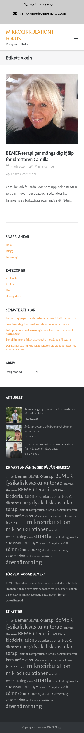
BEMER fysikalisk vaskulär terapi (39, 479)
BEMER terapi (33, 489)
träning (36, 550)
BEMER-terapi (41, 476)
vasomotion (15, 555)
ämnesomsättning (42, 556)
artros (10, 477)
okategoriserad (14, 296)
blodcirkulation (20, 496)
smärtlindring (60, 537)
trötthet (48, 549)
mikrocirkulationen (27, 529)
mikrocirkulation (48, 522)
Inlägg (9, 251)
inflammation (40, 516)
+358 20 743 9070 (41, 4)
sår (66, 543)
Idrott (9, 290)
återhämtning (24, 562)
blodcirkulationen (48, 496)
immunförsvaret (19, 516)
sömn (12, 549)
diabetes (13, 503)
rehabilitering (16, 537)
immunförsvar (69, 510)
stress (11, 543)
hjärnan (24, 510)
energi (26, 503)
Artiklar (10, 284)
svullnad (24, 543)
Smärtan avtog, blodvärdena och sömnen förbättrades (37, 324)
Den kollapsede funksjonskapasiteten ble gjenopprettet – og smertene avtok (41, 347)
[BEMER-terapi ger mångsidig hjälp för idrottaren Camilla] (42, 109)
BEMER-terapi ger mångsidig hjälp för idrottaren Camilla (40, 156)
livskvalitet (71, 516)
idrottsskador (53, 510)
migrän (22, 523)
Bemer (21, 476)
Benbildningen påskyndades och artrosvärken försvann (38, 339)
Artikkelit (11, 278)
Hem (9, 245)
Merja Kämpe (44, 166)
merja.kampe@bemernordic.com (42, 13)
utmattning (61, 550)
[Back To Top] (72, 721)
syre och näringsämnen (51, 543)
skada (30, 537)
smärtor (73, 537)
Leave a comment (23, 174)
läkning (12, 523)
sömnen (25, 549)
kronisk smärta (56, 516)
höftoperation (37, 510)
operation (55, 530)
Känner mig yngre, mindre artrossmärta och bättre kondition (41, 318)
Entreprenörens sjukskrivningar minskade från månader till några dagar (40, 332)
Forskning (12, 257)
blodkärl (68, 497)
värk (29, 556)
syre (35, 543)
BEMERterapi (58, 490)
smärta (42, 536)
